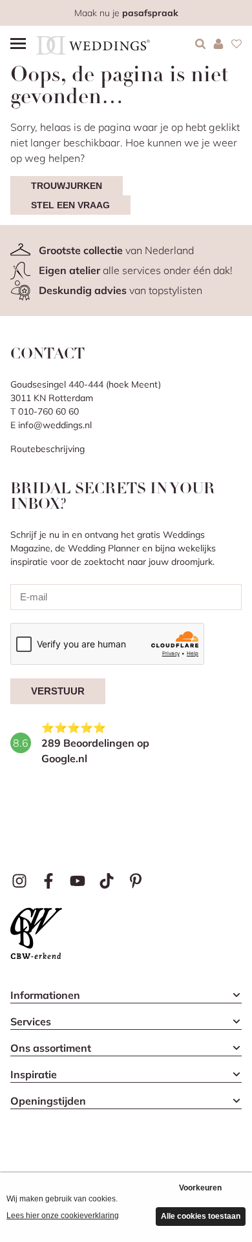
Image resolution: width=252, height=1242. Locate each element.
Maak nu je (126, 12)
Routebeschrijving (47, 449)
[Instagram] (19, 881)
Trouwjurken (66, 186)
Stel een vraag (70, 205)
